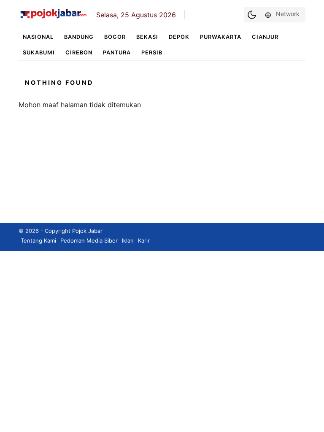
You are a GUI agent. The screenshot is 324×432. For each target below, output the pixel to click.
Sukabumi (39, 52)
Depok (179, 37)
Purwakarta (220, 37)
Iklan (128, 240)
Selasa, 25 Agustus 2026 (136, 15)
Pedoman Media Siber (89, 240)
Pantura (117, 52)
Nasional (38, 37)
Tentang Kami (38, 240)
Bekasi (147, 37)
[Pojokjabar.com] (53, 18)
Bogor (115, 37)
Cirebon (78, 52)
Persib (151, 52)
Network (288, 13)
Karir (144, 240)
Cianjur (265, 37)
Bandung (79, 37)
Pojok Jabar (87, 230)
